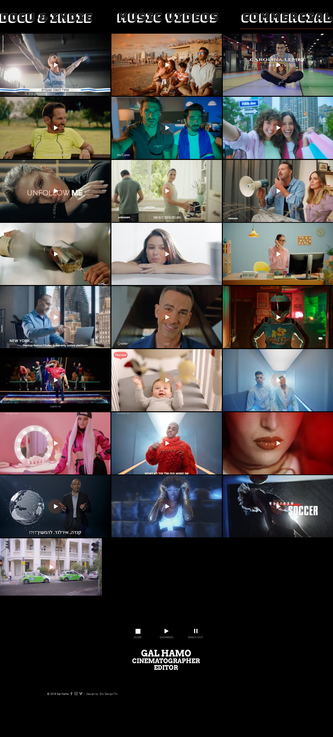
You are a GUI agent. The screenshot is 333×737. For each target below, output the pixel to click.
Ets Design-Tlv (109, 694)
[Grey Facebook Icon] (71, 693)
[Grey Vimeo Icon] (80, 693)
